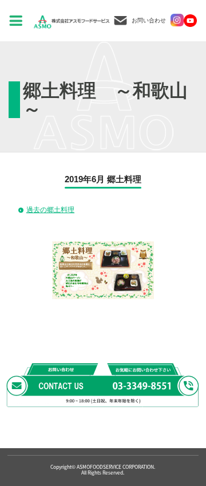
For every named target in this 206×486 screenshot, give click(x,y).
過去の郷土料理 (50, 210)
